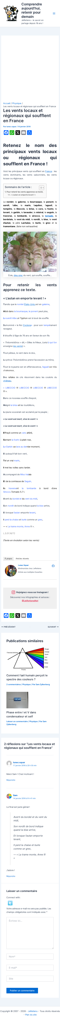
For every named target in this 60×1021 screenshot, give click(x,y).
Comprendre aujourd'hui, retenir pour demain (31, 10)
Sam (15, 795)
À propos (8, 558)
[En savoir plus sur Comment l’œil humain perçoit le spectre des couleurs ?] (28, 659)
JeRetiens (33, 1011)
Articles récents (22, 558)
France (48, 171)
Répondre (10, 780)
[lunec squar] (11, 570)
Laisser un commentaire (17, 721)
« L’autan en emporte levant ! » (23, 195)
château (7, 380)
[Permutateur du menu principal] (54, 13)
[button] (10, 903)
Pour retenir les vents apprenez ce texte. (25, 192)
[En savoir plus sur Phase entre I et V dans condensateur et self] (17, 700)
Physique (26, 684)
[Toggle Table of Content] (40, 187)
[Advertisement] (30, 70)
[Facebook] (53, 566)
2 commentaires (13, 684)
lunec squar (23, 565)
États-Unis (29, 304)
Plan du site (31, 1014)
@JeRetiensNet (30, 600)
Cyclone (27, 325)
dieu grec (18, 275)
